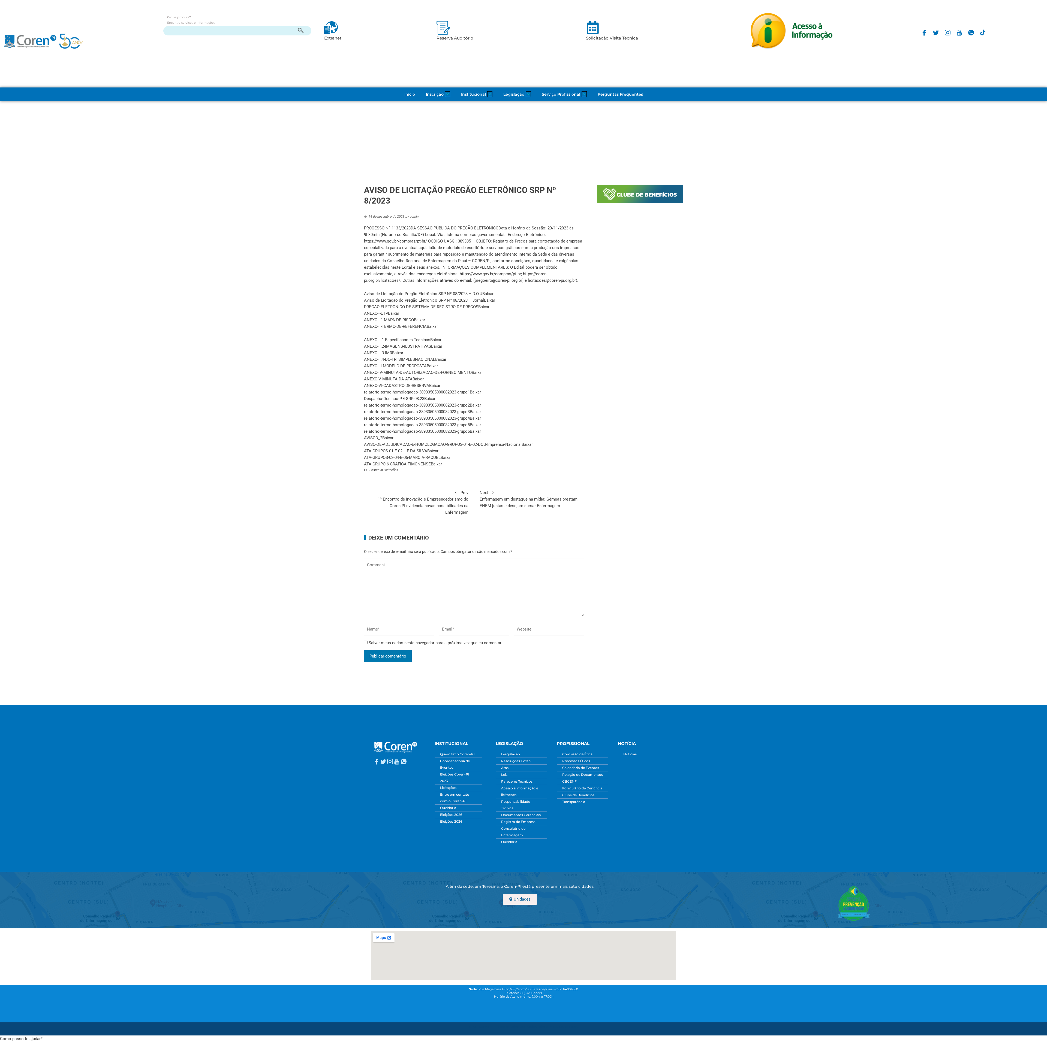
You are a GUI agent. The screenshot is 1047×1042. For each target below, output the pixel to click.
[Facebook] (924, 32)
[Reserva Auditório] (443, 27)
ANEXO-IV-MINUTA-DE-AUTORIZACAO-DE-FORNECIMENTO (418, 372)
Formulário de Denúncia (582, 788)
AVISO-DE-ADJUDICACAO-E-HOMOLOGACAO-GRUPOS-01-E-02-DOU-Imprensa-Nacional (443, 444)
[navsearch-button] (237, 30)
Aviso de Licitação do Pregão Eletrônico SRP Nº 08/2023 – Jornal (424, 300)
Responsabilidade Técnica (515, 804)
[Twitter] (936, 32)
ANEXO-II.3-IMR (378, 352)
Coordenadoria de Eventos (455, 764)
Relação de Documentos (582, 775)
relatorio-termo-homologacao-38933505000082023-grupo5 (417, 424)
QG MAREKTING (565, 1027)
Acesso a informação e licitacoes (519, 791)
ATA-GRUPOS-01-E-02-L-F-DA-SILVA (395, 451)
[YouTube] (959, 32)
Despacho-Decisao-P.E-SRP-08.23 (394, 398)
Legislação (513, 94)
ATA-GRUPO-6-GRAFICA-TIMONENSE (397, 464)
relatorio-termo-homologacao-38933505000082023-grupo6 (417, 431)
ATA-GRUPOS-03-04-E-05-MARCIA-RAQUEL (402, 457)
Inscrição (435, 94)
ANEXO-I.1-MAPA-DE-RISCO (389, 319)
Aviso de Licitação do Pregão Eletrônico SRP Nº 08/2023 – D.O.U (423, 293)
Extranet (332, 38)
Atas (505, 768)
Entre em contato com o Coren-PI (454, 797)
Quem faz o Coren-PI (457, 754)
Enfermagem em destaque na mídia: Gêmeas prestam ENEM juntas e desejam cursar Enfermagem (528, 499)
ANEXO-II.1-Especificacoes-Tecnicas (397, 339)
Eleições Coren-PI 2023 (454, 777)
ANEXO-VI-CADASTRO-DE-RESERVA (396, 385)
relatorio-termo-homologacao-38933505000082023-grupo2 (417, 405)
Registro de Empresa (518, 822)
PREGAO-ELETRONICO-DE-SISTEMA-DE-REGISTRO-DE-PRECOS (421, 306)
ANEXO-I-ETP (376, 313)
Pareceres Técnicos (516, 781)
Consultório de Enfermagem (513, 831)
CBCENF (569, 781)
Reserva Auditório (455, 38)
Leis (504, 775)
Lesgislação (510, 754)
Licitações (391, 470)
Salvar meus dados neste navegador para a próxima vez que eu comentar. (435, 642)
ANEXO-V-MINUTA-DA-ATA (388, 379)
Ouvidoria (448, 808)
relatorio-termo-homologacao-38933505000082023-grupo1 (417, 392)
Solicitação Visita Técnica (612, 38)
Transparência (573, 802)
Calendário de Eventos (580, 768)
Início (409, 94)
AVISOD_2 (373, 437)
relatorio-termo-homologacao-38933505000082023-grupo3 (417, 411)
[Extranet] (331, 27)
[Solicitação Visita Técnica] (593, 27)
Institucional (473, 94)
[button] (21, 1038)
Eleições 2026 (451, 815)
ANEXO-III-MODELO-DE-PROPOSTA (395, 366)
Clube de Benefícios (578, 795)
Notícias (630, 754)
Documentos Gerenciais (521, 815)
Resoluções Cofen (516, 761)
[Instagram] (947, 32)
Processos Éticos (576, 761)
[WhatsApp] (971, 32)
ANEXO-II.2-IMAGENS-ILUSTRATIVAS (397, 346)
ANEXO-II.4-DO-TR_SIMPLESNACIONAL (399, 359)
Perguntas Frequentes (620, 94)
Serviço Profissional (561, 94)
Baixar (488, 293)
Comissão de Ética (577, 754)
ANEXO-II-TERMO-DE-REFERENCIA (395, 326)
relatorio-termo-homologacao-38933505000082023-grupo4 (417, 418)
